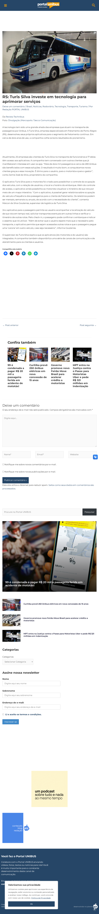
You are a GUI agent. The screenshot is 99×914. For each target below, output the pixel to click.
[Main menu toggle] (5, 5)
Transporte (72, 106)
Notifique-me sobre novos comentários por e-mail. (30, 464)
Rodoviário (48, 106)
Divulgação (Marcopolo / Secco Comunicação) (32, 120)
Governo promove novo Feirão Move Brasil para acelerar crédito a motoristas (60, 374)
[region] (31, 895)
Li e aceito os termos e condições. (23, 714)
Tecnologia (60, 106)
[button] (93, 5)
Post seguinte (88, 325)
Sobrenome (8, 691)
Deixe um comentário (13, 106)
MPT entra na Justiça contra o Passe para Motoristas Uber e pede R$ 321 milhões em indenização (82, 376)
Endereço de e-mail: (13, 702)
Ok (31, 904)
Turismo (83, 106)
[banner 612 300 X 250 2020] (20, 827)
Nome (5, 679)
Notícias (37, 106)
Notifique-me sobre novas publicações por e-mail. (30, 472)
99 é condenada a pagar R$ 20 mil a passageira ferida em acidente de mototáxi (16, 376)
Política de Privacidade (41, 898)
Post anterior (10, 325)
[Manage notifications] (94, 909)
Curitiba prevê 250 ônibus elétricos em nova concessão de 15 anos (56, 604)
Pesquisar (90, 512)
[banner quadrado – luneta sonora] (49, 789)
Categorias (8, 657)
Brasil (29, 106)
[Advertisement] (49, 16)
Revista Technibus (15, 117)
